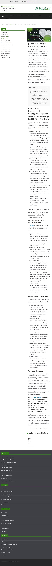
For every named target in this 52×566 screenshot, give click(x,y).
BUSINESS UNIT (19, 15)
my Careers (3, 555)
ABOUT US (12, 15)
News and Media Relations (6, 42)
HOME (6, 15)
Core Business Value (5, 38)
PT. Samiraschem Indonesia (7, 6)
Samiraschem (36, 397)
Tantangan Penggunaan (36, 96)
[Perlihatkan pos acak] (49, 16)
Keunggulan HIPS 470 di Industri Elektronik (40, 94)
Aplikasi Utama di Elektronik (37, 95)
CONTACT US (8, 18)
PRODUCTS (27, 15)
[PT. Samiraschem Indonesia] (2, 16)
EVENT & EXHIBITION (36, 15)
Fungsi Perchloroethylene (31, 1)
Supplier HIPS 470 (30, 440)
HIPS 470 (40, 127)
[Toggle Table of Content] (46, 88)
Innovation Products (5, 36)
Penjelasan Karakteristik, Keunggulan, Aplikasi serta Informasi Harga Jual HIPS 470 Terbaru (38, 91)
